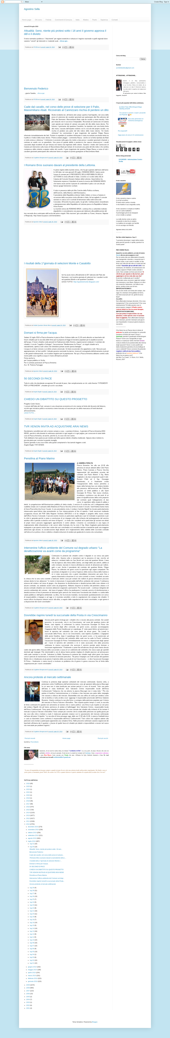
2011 (28, 821)
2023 (28, 789)
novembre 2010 (33, 829)
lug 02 (32, 960)
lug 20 (32, 914)
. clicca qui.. (40, 93)
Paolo (94, 20)
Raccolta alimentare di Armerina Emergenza (135, 119)
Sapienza (104, 20)
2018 (28, 801)
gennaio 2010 (33, 981)
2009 (28, 985)
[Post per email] (59, 47)
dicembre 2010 (33, 827)
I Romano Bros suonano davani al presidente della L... (47, 858)
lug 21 (32, 911)
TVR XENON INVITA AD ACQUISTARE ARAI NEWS (56, 426)
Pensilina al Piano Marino (39, 458)
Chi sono (38, 20)
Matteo (86, 20)
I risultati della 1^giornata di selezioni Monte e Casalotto (57, 263)
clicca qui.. (63, 41)
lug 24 (32, 902)
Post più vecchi (103, 738)
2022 (28, 792)
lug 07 (32, 946)
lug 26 (32, 896)
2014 (28, 812)
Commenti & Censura (63, 20)
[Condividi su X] (68, 47)
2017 (28, 804)
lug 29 (32, 888)
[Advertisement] (66, 68)
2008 (28, 988)
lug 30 (32, 847)
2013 (28, 815)
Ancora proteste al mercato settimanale (47, 677)
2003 (28, 1002)
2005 (28, 997)
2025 (28, 786)
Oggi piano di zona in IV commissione (130, 135)
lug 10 (32, 940)
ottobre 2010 (32, 832)
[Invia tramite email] (63, 47)
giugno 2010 (32, 967)
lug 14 (32, 928)
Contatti (115, 20)
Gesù (118, 255)
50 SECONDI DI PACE (38, 378)
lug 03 (32, 957)
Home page (26, 20)
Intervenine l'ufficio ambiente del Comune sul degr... (46, 878)
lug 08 (32, 943)
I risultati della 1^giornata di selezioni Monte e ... (45, 861)
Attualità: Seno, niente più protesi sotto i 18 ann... (45, 849)
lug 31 (32, 844)
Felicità (48, 20)
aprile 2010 (32, 972)
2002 (28, 1005)
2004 (28, 999)
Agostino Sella (32, 9)
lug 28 (32, 890)
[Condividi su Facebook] (70, 47)
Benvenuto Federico (36, 88)
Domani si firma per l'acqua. (40, 332)
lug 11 (32, 937)
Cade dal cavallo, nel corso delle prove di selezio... (46, 855)
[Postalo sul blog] (66, 47)
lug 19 (32, 917)
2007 (28, 991)
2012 (28, 818)
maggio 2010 (32, 970)
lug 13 (32, 931)
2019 (28, 798)
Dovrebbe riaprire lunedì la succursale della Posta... (46, 881)
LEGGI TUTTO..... (30, 413)
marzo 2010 (32, 975)
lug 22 (32, 908)
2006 (28, 994)
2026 (28, 783)
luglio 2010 (32, 841)
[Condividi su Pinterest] (73, 47)
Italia (77, 20)
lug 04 (32, 954)
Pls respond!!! (122, 131)
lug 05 (32, 951)
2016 (28, 807)
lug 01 (32, 963)
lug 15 (32, 925)
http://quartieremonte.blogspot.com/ (86, 282)
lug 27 (32, 893)
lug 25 (32, 899)
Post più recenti (30, 738)
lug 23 (32, 905)
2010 (28, 824)
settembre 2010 (33, 835)
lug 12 (32, 934)
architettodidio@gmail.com (125, 68)
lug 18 (32, 919)
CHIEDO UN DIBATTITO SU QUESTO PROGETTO (55, 399)
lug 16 (32, 922)
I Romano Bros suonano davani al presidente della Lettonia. (60, 165)
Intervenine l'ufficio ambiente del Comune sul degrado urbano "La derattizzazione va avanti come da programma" (63, 549)
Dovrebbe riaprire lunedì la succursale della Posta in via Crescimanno (65, 615)
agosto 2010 (32, 838)
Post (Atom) (34, 742)
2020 (28, 795)
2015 (28, 810)
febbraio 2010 (33, 978)
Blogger (94, 1022)
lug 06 (32, 949)
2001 (28, 1008)
